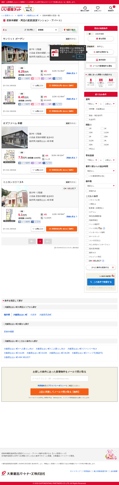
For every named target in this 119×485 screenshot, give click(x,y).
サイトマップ (75, 471)
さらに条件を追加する (100, 267)
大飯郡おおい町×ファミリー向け (82, 349)
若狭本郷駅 (9, 331)
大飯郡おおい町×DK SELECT (17, 357)
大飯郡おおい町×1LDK (14, 353)
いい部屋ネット (7, 15)
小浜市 (33, 314)
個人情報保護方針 (101, 471)
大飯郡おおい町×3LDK (59, 353)
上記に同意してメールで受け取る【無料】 (59, 392)
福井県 (20, 15)
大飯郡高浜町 (45, 314)
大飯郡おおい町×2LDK (37, 353)
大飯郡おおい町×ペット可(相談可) (87, 353)
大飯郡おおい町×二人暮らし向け (50, 349)
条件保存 (102, 60)
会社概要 (114, 471)
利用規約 (87, 471)
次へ (80, 56)
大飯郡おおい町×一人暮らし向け (19, 349)
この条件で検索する (102, 282)
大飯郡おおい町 (32, 15)
